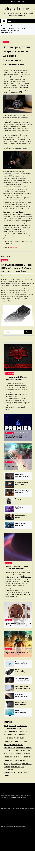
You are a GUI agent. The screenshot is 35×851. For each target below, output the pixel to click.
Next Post (4, 256)
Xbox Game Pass (9, 757)
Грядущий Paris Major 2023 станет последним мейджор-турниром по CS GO (22, 492)
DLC (17, 731)
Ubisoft (18, 754)
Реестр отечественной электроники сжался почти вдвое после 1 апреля (22, 712)
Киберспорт (10, 373)
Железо (5, 42)
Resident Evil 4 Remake (24, 747)
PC (23, 738)
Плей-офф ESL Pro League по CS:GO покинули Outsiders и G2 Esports (22, 516)
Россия (14, 763)
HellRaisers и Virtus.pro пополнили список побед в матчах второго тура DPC (21, 508)
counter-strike (10, 728)
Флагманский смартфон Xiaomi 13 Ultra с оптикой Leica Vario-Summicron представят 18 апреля (22, 695)
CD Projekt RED (22, 725)
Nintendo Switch (10, 738)
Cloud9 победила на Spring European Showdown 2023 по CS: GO (17, 436)
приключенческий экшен (13, 773)
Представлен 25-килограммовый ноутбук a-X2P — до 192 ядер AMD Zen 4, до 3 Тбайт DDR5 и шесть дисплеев (22, 703)
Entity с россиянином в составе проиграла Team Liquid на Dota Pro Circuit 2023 (22, 500)
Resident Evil (18, 744)
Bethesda (12, 725)
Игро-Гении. (17, 8)
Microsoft (21, 735)
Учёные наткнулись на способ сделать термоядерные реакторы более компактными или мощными (17, 568)
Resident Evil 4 (9, 747)
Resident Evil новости (12, 750)
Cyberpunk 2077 (9, 731)
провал (26, 773)
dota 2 (22, 731)
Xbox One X (27, 757)
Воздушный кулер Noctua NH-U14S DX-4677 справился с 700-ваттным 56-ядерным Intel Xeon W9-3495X (18, 624)
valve (23, 754)
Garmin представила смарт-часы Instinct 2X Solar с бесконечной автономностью (22, 679)
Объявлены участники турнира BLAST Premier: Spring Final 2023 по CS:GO (22, 475)
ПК (9, 763)
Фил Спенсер (27, 763)
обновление (8, 769)
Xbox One (19, 757)
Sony (23, 750)
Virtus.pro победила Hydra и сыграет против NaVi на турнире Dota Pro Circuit (22, 484)
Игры (6, 763)
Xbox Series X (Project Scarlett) (16, 760)
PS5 (11, 744)
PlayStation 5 (18, 741)
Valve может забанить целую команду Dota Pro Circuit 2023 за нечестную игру (15, 465)
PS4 (25, 741)
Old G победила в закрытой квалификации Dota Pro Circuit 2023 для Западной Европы (21, 524)
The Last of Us (9, 754)
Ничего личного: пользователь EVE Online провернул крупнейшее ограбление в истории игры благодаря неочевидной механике (17, 653)
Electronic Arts (10, 735)
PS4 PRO (7, 744)
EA (26, 731)
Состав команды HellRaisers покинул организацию (16, 378)
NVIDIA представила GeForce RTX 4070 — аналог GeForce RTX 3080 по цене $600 (17, 268)
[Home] (4, 21)
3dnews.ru (13, 247)
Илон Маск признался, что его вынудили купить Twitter (22, 663)
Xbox (28, 754)
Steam (28, 750)
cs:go (19, 728)
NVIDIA (19, 738)
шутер (6, 776)
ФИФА (19, 763)
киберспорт (15, 766)
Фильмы (7, 766)
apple (6, 725)
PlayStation (8, 741)
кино (22, 766)
